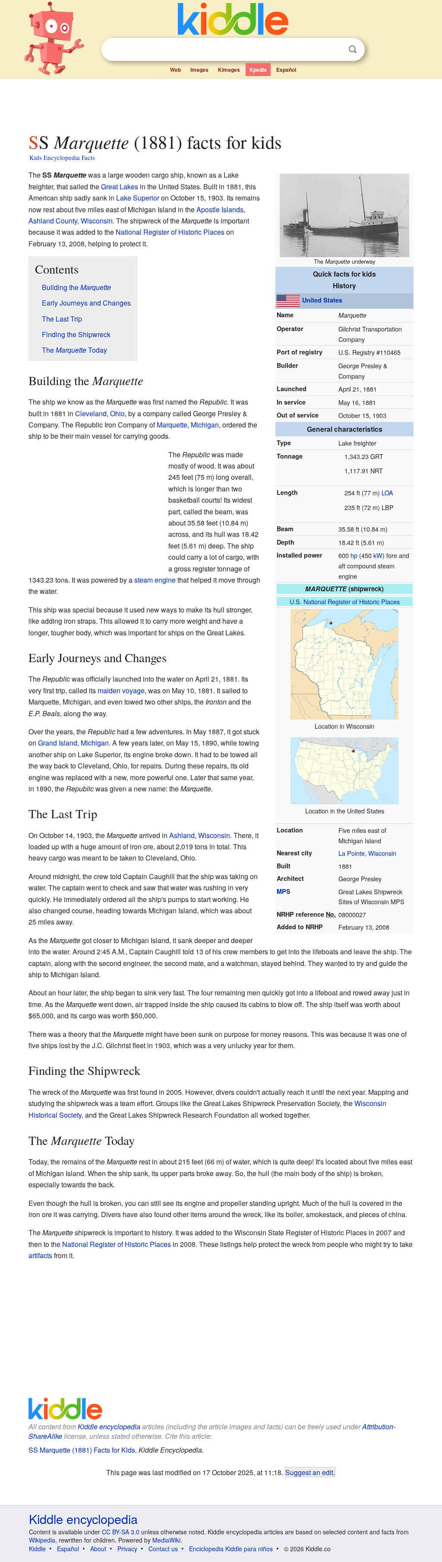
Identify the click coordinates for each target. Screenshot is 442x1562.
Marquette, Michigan (188, 425)
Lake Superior (137, 198)
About (98, 1548)
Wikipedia (42, 1540)
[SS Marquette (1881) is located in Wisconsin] (344, 663)
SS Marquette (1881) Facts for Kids (81, 1450)
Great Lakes (119, 186)
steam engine (155, 580)
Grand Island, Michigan (73, 743)
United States (322, 300)
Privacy (127, 1548)
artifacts (40, 1255)
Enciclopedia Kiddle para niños (231, 1548)
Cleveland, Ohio (100, 413)
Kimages (229, 69)
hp (353, 555)
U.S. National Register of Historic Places (345, 601)
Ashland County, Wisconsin (70, 221)
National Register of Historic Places (170, 232)
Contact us (163, 1548)
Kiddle (37, 1548)
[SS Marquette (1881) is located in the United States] (344, 769)
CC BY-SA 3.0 (120, 1531)
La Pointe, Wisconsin (367, 853)
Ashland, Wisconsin (199, 835)
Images (199, 69)
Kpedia (258, 69)
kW (377, 555)
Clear (335, 49)
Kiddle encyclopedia (109, 1426)
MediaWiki (166, 1540)
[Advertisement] (220, 103)
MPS (283, 891)
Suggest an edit (309, 1472)
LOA (387, 492)
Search (352, 49)
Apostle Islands (219, 209)
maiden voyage (121, 690)
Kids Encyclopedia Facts (62, 157)
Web (175, 69)
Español (286, 69)
